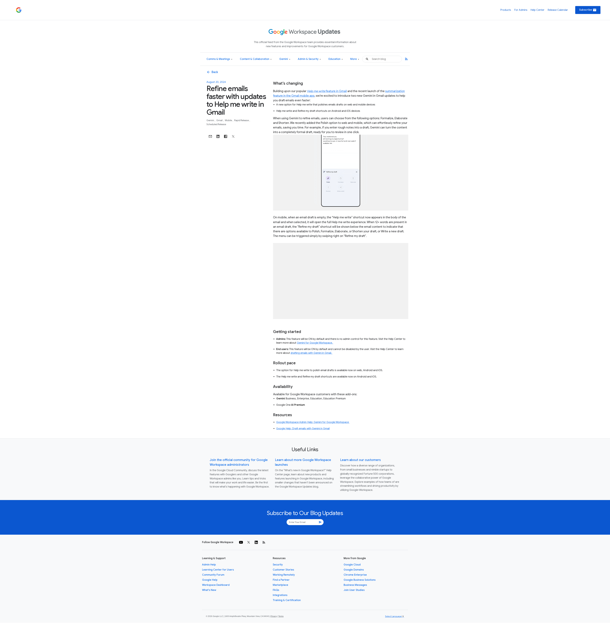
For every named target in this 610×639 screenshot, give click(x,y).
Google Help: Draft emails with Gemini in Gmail (303, 428)
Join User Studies (354, 590)
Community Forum (213, 574)
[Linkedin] (256, 542)
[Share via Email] (210, 136)
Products (505, 10)
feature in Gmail (327, 91)
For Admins (520, 10)
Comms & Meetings (219, 59)
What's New (209, 590)
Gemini (284, 59)
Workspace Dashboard (216, 585)
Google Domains (354, 569)
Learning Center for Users (218, 569)
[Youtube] (241, 542)
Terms (281, 616)
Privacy (274, 616)
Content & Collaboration (255, 59)
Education (336, 59)
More (354, 59)
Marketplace (280, 585)
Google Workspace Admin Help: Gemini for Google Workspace (312, 422)
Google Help (209, 580)
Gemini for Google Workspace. (315, 342)
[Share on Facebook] (225, 136)
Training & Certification (287, 600)
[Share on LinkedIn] (218, 136)
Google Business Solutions (360, 580)
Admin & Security (309, 59)
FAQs (276, 590)
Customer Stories (283, 569)
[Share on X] (233, 136)
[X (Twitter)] (248, 542)
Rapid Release (241, 120)
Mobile (228, 120)
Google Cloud (352, 564)
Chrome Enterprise (355, 574)
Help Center (537, 10)
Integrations (280, 595)
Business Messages (355, 585)
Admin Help (209, 564)
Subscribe (587, 10)
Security (278, 564)
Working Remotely (284, 574)
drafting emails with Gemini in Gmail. (311, 353)
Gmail (219, 120)
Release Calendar (558, 10)
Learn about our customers (360, 460)
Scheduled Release (216, 124)
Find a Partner (281, 580)
